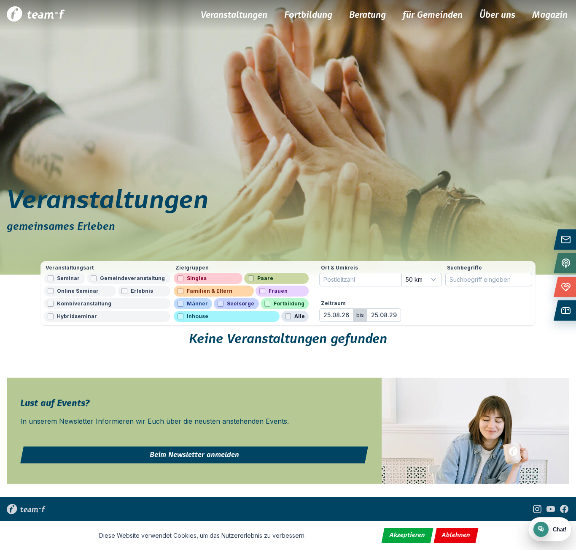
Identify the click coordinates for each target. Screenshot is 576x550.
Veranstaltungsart (70, 267)
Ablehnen (456, 535)
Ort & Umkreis (339, 267)
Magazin (550, 15)
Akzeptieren (407, 535)
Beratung (367, 15)
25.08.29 (384, 315)
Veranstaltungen (234, 15)
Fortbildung (308, 15)
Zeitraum (333, 303)
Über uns (497, 15)
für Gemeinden (433, 15)
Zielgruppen (192, 267)
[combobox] (421, 279)
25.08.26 (336, 315)
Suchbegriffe (464, 267)
